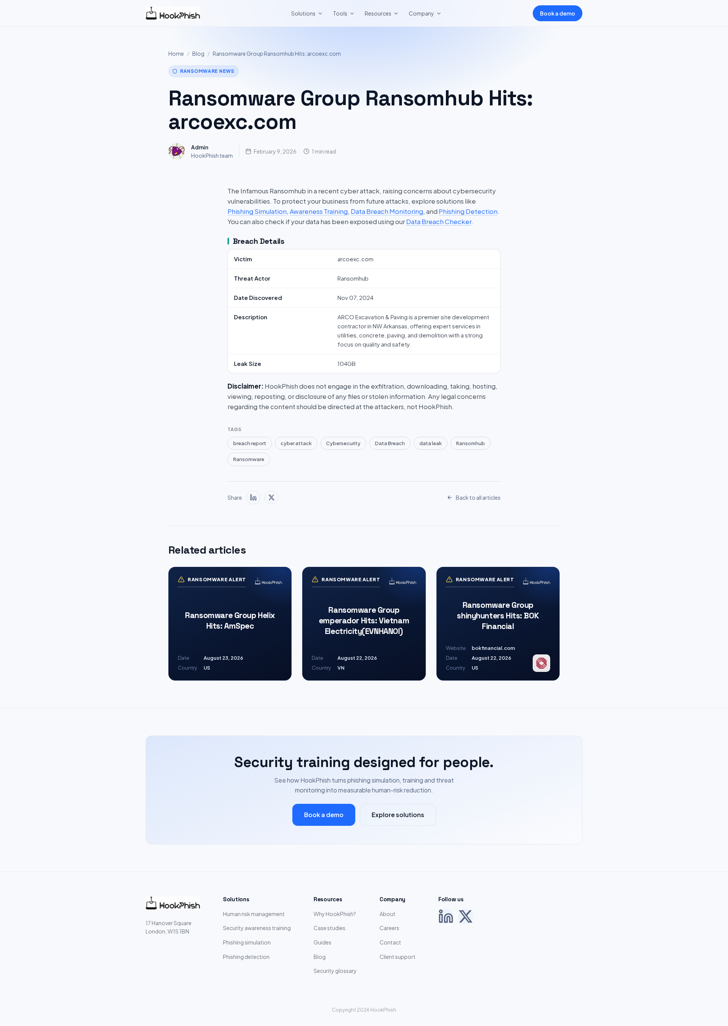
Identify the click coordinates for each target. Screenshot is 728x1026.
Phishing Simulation (257, 211)
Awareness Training (319, 211)
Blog (198, 53)
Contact (390, 942)
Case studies (329, 927)
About (387, 913)
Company (421, 13)
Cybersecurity (343, 443)
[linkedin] (253, 497)
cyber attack (296, 443)
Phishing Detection (468, 211)
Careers (389, 927)
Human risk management (254, 913)
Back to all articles (478, 497)
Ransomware (248, 459)
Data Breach (390, 443)
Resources (378, 13)
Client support (398, 956)
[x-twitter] (271, 497)
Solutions (303, 13)
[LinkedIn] (445, 916)
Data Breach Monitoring (387, 211)
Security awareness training (257, 927)
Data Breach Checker (438, 221)
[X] (465, 916)
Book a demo (557, 13)
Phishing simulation (247, 942)
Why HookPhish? (335, 913)
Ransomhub (470, 443)
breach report (249, 443)
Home (176, 53)
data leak (430, 443)
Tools (340, 13)
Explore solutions (398, 815)
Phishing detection (246, 956)
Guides (322, 942)
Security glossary (335, 970)
